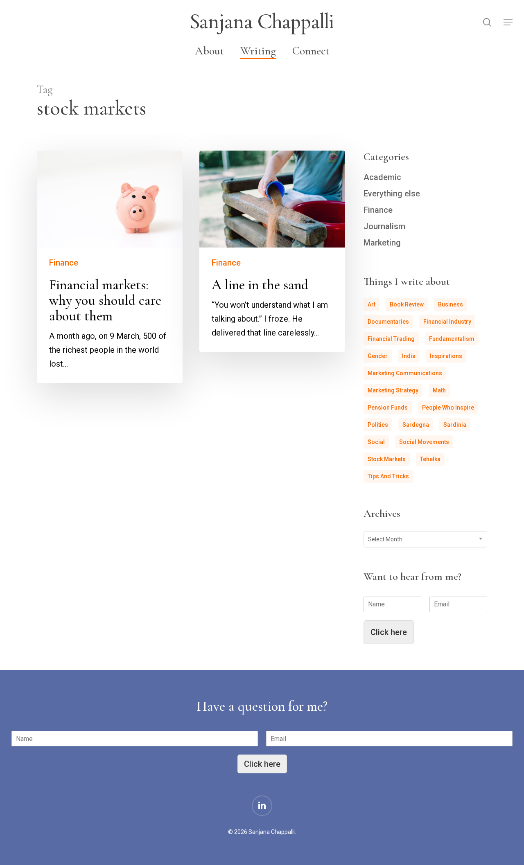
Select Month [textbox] (385, 539)
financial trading (391, 339)
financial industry (447, 321)
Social (376, 442)
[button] (508, 22)
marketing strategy (393, 390)
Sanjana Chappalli (262, 22)
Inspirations (446, 356)
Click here (388, 632)
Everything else (392, 193)
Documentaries (388, 321)
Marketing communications (405, 373)
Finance (63, 263)
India (409, 356)
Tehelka (430, 459)
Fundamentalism (451, 339)
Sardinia (454, 424)
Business (450, 304)
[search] (487, 22)
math (439, 390)
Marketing (382, 243)
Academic (382, 177)
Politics (378, 424)
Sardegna (415, 424)
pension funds (388, 407)
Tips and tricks (388, 476)
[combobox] (426, 539)
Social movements (424, 442)
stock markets (387, 459)
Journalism (384, 226)
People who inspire (448, 407)
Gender (378, 356)
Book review (407, 304)
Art (371, 304)
